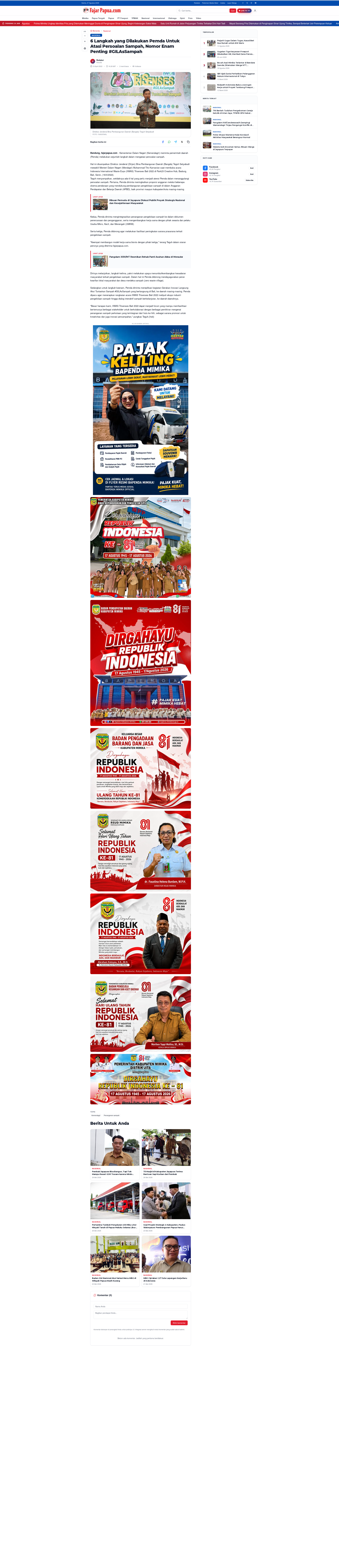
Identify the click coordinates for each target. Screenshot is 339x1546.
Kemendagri (96, 1115)
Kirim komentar (179, 1323)
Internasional (159, 18)
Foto (190, 18)
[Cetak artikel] (84, 48)
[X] (247, 3)
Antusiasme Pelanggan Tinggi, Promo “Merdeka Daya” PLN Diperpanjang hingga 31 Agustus (263, 23)
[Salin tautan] (188, 142)
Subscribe (249, 180)
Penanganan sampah (111, 1115)
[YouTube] (255, 3)
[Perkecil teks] (84, 35)
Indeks (222, 3)
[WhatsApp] (169, 142)
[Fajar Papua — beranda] (102, 10)
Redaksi (197, 3)
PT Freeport (122, 18)
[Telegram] (175, 142)
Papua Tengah (98, 18)
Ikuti (251, 168)
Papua (111, 18)
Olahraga (172, 18)
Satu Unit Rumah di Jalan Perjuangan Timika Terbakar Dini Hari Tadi (75, 23)
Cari (233, 10)
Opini (182, 18)
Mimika (85, 18)
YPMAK (134, 18)
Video (198, 18)
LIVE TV (244, 10)
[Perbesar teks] (84, 41)
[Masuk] (255, 10)
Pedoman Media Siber (210, 3)
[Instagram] (251, 3)
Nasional (146, 18)
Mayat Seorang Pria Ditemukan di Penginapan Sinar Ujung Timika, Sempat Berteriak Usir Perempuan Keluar (163, 23)
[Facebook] (243, 3)
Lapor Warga (232, 3)
